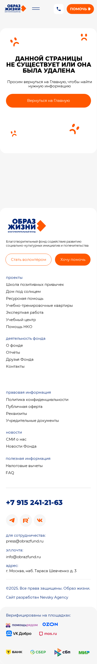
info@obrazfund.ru (23, 557)
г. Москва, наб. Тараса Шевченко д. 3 (41, 571)
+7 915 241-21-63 (34, 502)
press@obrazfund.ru (25, 541)
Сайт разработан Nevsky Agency (37, 597)
